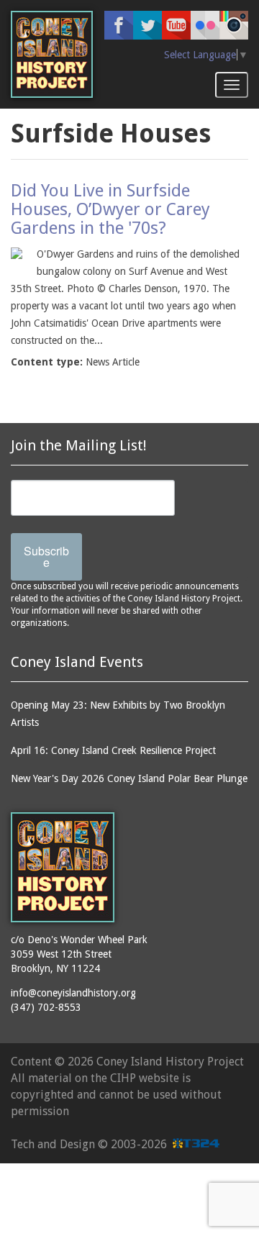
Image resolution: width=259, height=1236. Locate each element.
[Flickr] (205, 25)
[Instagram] (233, 25)
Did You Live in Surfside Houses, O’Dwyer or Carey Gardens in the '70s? (110, 210)
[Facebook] (118, 25)
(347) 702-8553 (46, 1007)
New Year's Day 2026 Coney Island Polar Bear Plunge (129, 778)
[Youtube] (176, 25)
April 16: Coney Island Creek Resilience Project (113, 750)
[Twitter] (147, 25)
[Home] (52, 54)
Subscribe (46, 556)
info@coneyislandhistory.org (73, 993)
